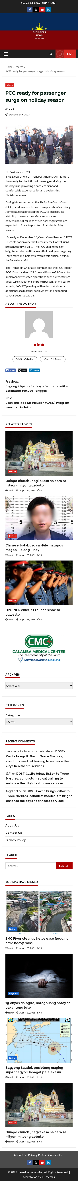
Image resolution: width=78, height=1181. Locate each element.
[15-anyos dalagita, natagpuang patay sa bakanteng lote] (39, 976)
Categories (12, 715)
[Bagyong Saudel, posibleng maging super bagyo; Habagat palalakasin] (39, 1040)
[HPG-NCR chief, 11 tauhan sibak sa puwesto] (39, 583)
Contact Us (13, 832)
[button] (6, 54)
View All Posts (53, 359)
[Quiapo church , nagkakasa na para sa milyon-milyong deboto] (39, 453)
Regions (13, 993)
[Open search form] (51, 53)
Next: (37, 402)
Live (70, 54)
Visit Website (24, 359)
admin (12, 109)
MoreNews (30, 1176)
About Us (12, 825)
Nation (12, 929)
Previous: (37, 386)
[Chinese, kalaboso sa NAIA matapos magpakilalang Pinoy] (39, 518)
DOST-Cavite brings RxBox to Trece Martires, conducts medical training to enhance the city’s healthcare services (37, 778)
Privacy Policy (15, 840)
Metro (10, 85)
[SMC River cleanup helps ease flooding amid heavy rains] (39, 911)
